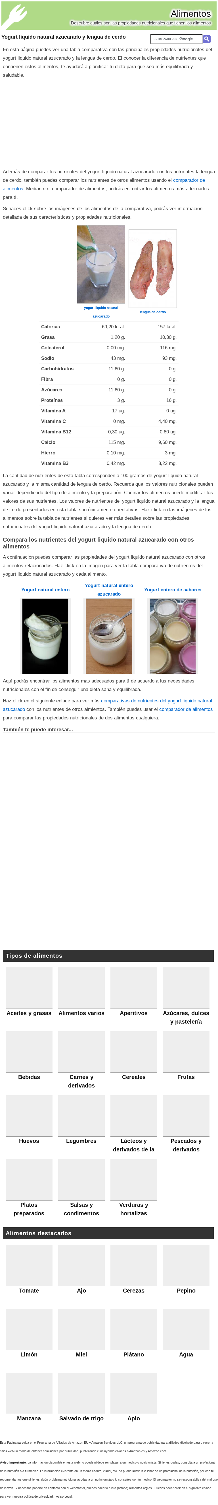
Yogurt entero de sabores (172, 589)
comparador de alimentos (186, 709)
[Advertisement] (109, 122)
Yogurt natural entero (45, 589)
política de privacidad (38, 1496)
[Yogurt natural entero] (45, 636)
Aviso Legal (64, 1496)
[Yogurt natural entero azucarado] (109, 636)
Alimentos (191, 14)
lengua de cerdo (153, 312)
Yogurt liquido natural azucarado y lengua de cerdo (63, 37)
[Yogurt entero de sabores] (172, 636)
